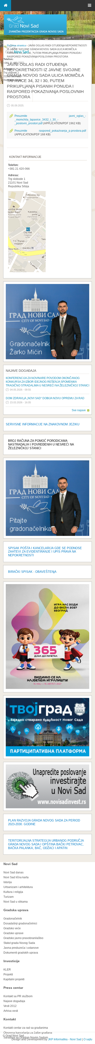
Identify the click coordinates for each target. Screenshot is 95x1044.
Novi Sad (10, 864)
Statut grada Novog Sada (19, 943)
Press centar (13, 988)
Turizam (8, 896)
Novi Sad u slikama (15, 901)
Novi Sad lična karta (16, 877)
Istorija (7, 882)
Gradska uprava (15, 910)
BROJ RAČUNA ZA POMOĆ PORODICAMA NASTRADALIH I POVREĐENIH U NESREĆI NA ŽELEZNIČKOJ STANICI (41, 444)
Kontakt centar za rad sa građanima (25, 1027)
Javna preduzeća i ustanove (21, 947)
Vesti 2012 (10, 1006)
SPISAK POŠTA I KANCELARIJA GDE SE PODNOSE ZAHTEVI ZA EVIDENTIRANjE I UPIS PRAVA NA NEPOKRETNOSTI (45, 551)
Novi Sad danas (13, 872)
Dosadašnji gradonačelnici (20, 923)
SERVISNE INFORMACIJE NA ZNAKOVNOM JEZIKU (42, 424)
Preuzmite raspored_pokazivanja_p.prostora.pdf (50, 130)
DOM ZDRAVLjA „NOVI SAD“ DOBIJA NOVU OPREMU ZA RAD (45, 398)
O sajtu (87, 1039)
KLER (7, 969)
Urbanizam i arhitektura (18, 887)
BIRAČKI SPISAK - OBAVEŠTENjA (32, 571)
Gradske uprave (13, 933)
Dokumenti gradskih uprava (20, 952)
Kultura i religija (13, 892)
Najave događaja (21, 370)
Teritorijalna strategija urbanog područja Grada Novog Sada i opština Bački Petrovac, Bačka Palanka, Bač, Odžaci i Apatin (46, 844)
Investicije (11, 961)
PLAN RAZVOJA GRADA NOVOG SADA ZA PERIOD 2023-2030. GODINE (44, 822)
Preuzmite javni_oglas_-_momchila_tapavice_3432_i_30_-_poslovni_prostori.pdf (50, 119)
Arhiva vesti (10, 1010)
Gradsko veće (12, 928)
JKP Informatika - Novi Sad (64, 1039)
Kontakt (9, 1019)
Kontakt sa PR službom (18, 996)
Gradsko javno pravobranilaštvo (23, 938)
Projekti (8, 974)
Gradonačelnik (12, 918)
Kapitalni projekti (13, 979)
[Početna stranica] (35, 34)
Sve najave (79, 410)
